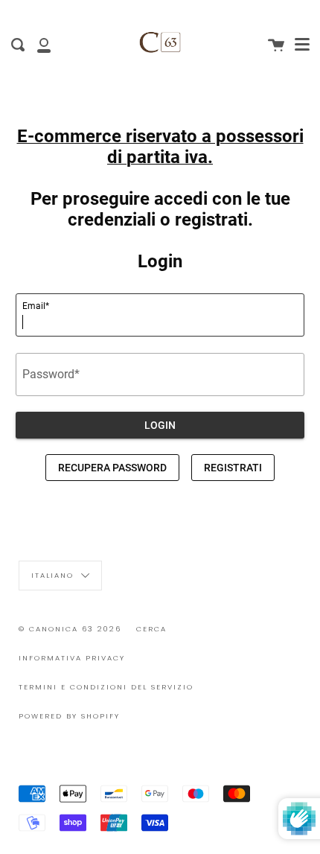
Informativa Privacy (72, 658)
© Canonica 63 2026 (70, 629)
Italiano (54, 575)
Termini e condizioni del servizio (106, 687)
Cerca (151, 629)
